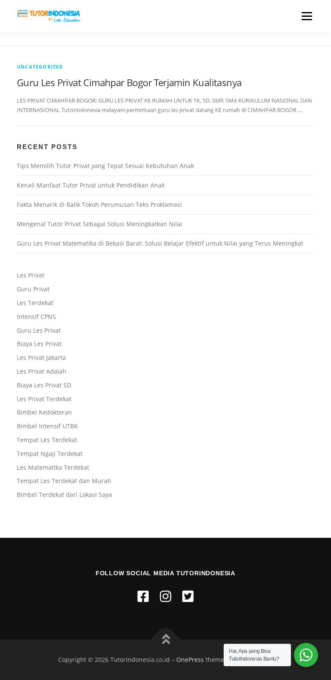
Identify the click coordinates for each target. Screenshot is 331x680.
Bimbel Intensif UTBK (47, 426)
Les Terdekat (35, 303)
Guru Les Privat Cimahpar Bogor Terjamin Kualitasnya (129, 82)
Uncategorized (40, 66)
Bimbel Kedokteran (44, 412)
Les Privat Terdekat (44, 399)
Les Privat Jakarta (41, 357)
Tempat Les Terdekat (47, 440)
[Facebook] (143, 596)
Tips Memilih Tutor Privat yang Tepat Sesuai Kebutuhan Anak (105, 166)
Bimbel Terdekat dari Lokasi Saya (64, 494)
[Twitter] (188, 596)
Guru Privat (33, 289)
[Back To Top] (165, 639)
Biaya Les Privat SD (44, 385)
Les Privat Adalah (41, 371)
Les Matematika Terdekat (53, 467)
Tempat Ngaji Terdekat (50, 453)
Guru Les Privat (39, 330)
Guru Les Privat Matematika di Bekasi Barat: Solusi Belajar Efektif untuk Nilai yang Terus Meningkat (160, 243)
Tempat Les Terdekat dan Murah (64, 481)
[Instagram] (165, 596)
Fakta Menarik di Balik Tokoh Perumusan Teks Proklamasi (99, 204)
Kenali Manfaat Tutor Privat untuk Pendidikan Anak (91, 185)
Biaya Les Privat (39, 344)
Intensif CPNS (36, 316)
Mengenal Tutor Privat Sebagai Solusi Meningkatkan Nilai (99, 224)
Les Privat (30, 275)
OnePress (190, 659)
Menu (306, 16)
